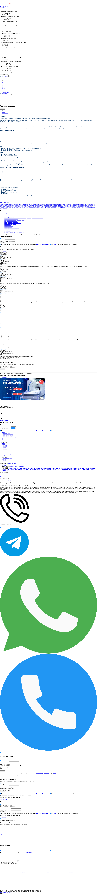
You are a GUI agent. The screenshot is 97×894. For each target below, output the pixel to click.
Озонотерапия (50, 207)
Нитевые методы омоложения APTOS (40, 207)
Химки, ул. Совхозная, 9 (13, 468)
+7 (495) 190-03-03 (4, 76)
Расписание (4, 79)
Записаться (2, 242)
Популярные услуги (6, 433)
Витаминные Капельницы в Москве (74, 204)
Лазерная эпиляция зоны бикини (17, 206)
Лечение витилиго (60, 206)
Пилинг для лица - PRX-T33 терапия (60, 207)
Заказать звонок (3, 463)
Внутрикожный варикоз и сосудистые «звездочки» (14, 220)
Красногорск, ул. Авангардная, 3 (82, 469)
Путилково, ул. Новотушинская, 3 (23, 469)
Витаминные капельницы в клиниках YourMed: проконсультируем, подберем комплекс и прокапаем (47, 204)
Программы (4, 83)
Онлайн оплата (5, 88)
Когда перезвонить (3, 788)
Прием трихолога (70, 207)
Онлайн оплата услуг (6, 455)
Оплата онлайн (6, 92)
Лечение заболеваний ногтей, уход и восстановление (74, 206)
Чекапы (3, 86)
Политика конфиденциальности (6, 476)
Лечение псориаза (7, 207)
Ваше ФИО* (2, 240)
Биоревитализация (24, 204)
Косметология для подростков (62, 205)
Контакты (4, 87)
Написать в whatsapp (12, 463)
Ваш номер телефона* (4, 241)
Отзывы (3, 84)
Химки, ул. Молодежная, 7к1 (46, 468)
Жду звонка (2, 791)
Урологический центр (6, 438)
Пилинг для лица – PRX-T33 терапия (11, 214)
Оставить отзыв (3, 251)
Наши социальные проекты (7, 440)
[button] (8, 202)
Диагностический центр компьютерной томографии (12, 439)
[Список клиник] (9, 3)
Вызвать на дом (5, 74)
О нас (3, 85)
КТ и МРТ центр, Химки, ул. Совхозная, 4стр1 (66, 469)
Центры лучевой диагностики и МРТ (9, 437)
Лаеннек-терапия (71, 205)
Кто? (1, 768)
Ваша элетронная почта (4, 787)
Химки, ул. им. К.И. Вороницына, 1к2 (60, 468)
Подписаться (2, 834)
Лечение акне (35, 206)
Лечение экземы (14, 207)
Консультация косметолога (52, 205)
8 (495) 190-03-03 (29, 852)
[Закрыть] (18, 861)
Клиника (1, 765)
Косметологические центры (7, 436)
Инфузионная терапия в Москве (11, 205)
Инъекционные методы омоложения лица (39, 205)
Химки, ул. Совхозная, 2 (35, 468)
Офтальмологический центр (7, 434)
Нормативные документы (7, 458)
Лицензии (4, 459)
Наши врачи (4, 445)
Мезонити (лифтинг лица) (23, 207)
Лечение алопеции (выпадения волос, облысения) (47, 206)
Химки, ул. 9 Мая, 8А (85, 468)
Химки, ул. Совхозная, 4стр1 (24, 468)
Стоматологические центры (7, 435)
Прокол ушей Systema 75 (78, 207)
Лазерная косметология (79, 205)
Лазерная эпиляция (87, 205)
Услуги (3, 432)
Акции (3, 82)
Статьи (5, 453)
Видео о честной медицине (9, 454)
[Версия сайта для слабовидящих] (9, 76)
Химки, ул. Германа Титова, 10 (74, 468)
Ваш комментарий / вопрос (5, 767)
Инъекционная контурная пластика (24, 205)
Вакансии (6, 450)
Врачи (3, 81)
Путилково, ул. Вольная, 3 (35, 469)
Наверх (2, 751)
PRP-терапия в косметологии (5, 204)
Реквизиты (4, 460)
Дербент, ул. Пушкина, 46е (4, 202)
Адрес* (1, 764)
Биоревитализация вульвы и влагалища (12, 215)
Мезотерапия (30, 207)
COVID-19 (4, 448)
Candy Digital (8, 480)
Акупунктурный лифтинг (16, 204)
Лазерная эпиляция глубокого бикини (11, 228)
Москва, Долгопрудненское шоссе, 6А (49, 469)
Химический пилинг (87, 207)
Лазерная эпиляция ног (27, 206)
